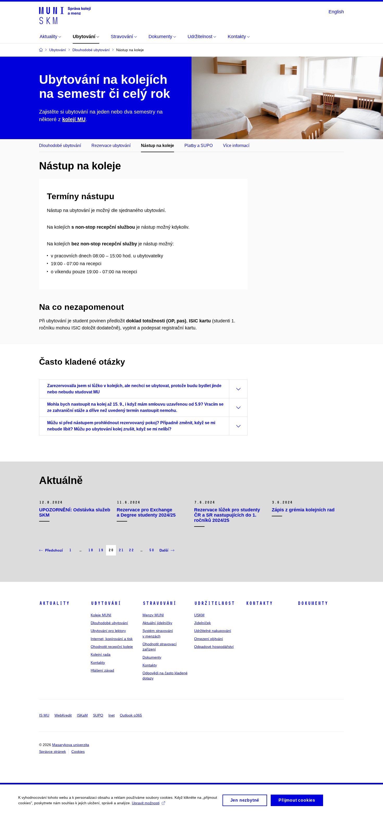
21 (121, 550)
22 (131, 550)
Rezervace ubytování (111, 145)
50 (151, 550)
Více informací (236, 145)
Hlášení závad (102, 670)
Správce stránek (52, 751)
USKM (199, 615)
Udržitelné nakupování (212, 631)
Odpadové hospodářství (214, 646)
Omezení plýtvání (208, 639)
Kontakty (98, 662)
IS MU (44, 715)
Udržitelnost (214, 603)
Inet (111, 715)
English (336, 11)
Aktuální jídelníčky (157, 623)
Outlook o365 (131, 715)
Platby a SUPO (198, 145)
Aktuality (54, 603)
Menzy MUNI (153, 615)
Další (163, 550)
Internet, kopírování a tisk (112, 639)
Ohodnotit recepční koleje (112, 646)
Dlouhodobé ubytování (60, 145)
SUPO (98, 715)
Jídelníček (202, 623)
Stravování (159, 603)
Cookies (78, 751)
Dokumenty (152, 657)
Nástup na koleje (157, 145)
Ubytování (106, 603)
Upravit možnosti (145, 803)
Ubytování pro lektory (108, 631)
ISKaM (82, 715)
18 (90, 550)
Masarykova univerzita (70, 745)
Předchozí (54, 550)
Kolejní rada (100, 654)
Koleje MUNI (101, 615)
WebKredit (63, 715)
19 (100, 550)
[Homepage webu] (65, 15)
